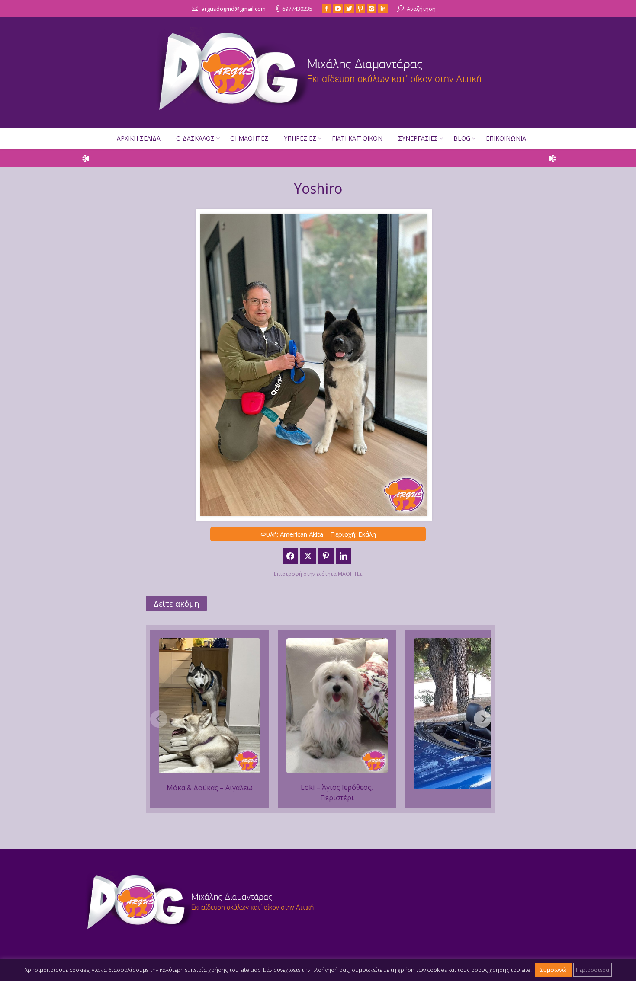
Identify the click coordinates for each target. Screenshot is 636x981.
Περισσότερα (592, 970)
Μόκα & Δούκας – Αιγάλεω (210, 787)
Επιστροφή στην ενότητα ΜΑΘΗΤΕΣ (318, 574)
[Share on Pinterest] (326, 556)
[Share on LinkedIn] (343, 556)
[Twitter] (349, 8)
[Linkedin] (383, 8)
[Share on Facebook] (290, 556)
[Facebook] (326, 8)
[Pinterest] (360, 8)
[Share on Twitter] (308, 556)
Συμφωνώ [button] (553, 970)
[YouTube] (338, 8)
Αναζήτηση (421, 9)
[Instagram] (371, 8)
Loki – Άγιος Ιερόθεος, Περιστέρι (337, 792)
